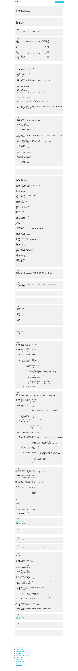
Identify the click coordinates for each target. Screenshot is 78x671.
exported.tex (19, 522)
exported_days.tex (20, 521)
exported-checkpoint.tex (21, 524)
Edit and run (59, 2)
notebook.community (18, 1)
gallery (22, 667)
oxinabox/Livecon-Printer (25, 642)
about (25, 667)
